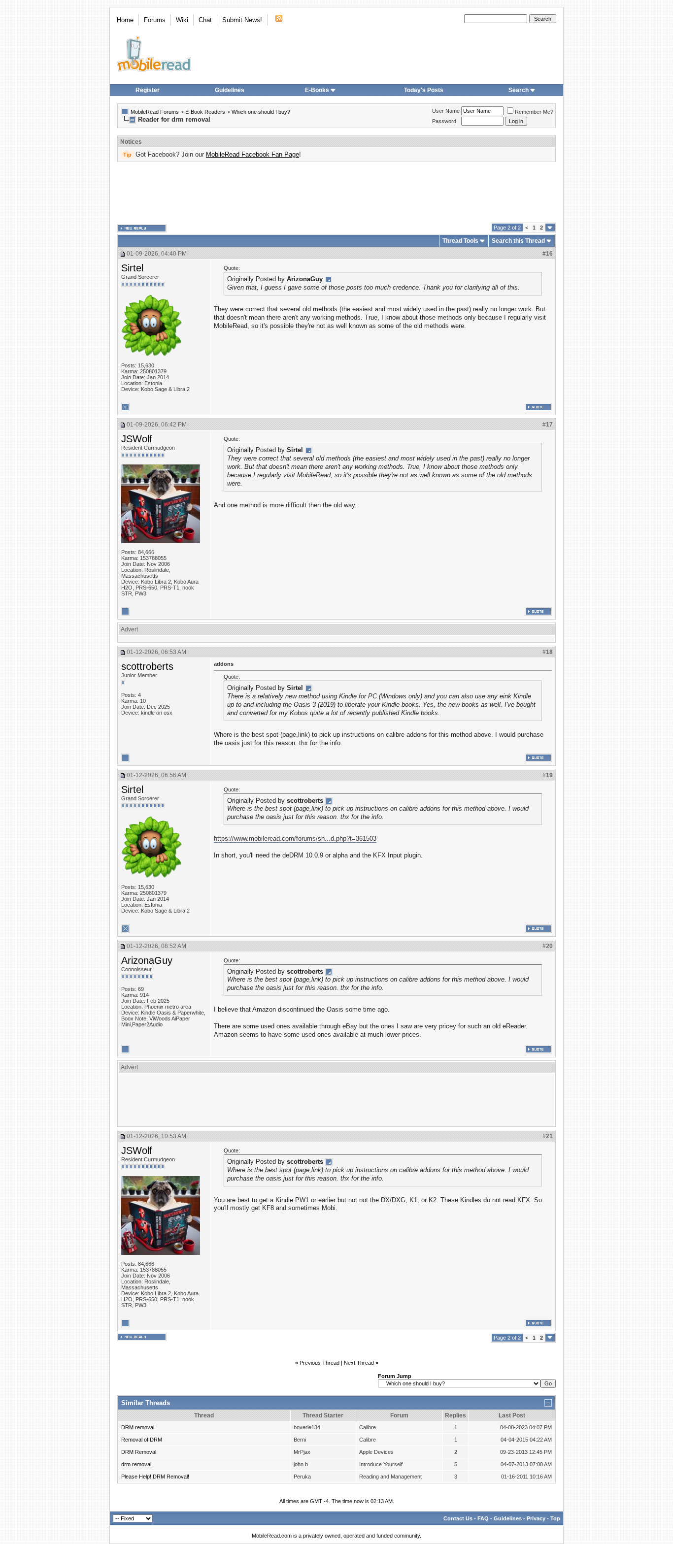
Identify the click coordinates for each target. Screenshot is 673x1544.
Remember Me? (534, 112)
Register (147, 90)
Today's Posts (423, 90)
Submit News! (242, 20)
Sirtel (132, 268)
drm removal (136, 1464)
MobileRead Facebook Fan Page (252, 154)
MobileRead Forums (155, 112)
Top (555, 1518)
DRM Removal (138, 1452)
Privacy (536, 1518)
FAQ (483, 1518)
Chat (205, 20)
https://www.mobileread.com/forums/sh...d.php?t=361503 (295, 838)
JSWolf (136, 438)
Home (125, 20)
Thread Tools (460, 240)
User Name (446, 111)
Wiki (182, 20)
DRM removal (137, 1427)
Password (444, 121)
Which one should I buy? (261, 112)
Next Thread (359, 1363)
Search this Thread (518, 240)
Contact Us (457, 1518)
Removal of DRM (141, 1440)
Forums (155, 20)
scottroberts (147, 666)
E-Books (317, 90)
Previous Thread (319, 1363)
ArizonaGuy (146, 960)
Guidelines (229, 90)
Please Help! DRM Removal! (155, 1476)
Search (518, 90)
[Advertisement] (336, 192)
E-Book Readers (205, 112)
